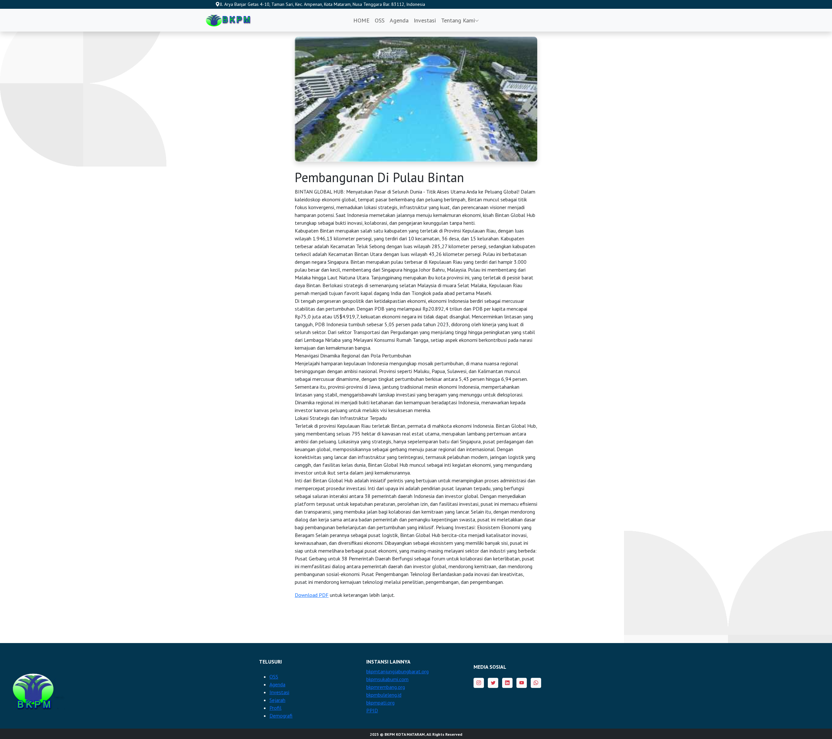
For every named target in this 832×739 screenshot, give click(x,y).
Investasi (425, 20)
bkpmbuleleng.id (383, 695)
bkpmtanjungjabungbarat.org (397, 671)
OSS (379, 20)
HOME (361, 20)
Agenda (399, 20)
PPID (372, 710)
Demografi (280, 715)
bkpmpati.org (380, 702)
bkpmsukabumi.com (387, 679)
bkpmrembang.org (385, 687)
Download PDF (312, 595)
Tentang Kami (458, 20)
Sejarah (277, 700)
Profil (275, 708)
